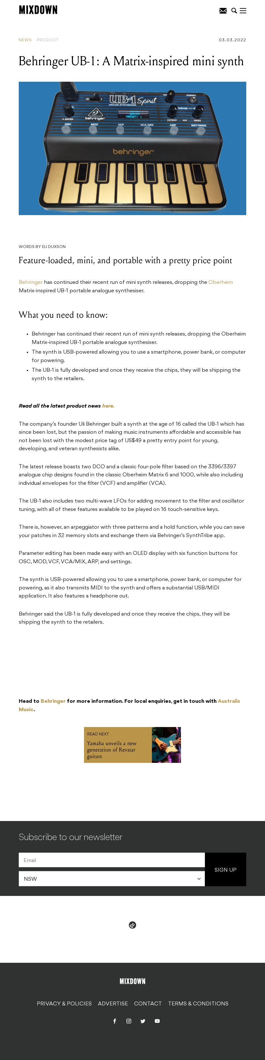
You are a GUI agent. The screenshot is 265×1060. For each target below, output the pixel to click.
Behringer (31, 282)
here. (108, 406)
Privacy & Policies (64, 1003)
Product (48, 40)
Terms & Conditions (198, 1003)
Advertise (113, 1003)
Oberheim (220, 282)
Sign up (226, 870)
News (25, 40)
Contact (148, 1003)
